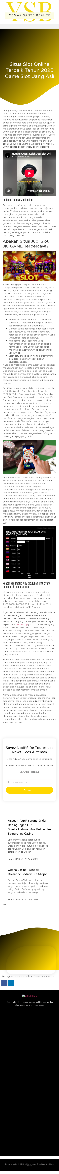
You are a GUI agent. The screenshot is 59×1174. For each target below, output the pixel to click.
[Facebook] (4, 983)
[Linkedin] (11, 983)
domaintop (22, 624)
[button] (29, 26)
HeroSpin (15, 1164)
